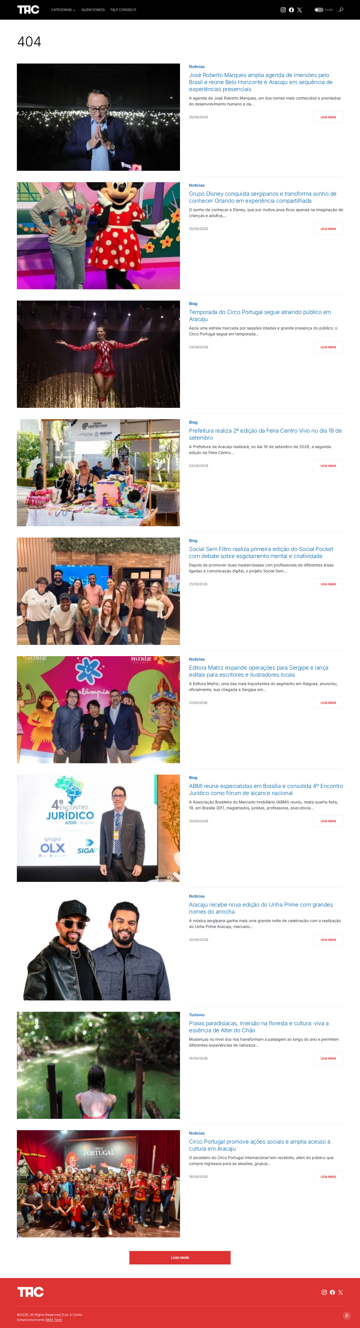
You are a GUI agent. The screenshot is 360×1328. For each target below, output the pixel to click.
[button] (323, 10)
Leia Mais (328, 117)
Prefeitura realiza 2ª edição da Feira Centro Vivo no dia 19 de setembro (265, 434)
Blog (193, 303)
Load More (180, 1258)
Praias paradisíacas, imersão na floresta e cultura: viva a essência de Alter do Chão (258, 1027)
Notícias (197, 66)
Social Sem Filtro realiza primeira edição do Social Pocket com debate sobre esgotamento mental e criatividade (261, 552)
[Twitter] (299, 9)
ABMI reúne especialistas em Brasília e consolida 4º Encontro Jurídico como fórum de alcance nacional (266, 789)
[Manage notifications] (346, 1315)
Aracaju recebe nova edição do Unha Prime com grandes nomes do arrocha (261, 908)
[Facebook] (291, 9)
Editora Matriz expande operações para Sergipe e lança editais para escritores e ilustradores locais (258, 671)
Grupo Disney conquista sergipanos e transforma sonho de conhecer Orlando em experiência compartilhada (263, 197)
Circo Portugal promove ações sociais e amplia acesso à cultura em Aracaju (259, 1145)
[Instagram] (283, 9)
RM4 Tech (54, 1320)
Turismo (197, 1014)
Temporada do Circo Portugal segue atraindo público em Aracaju (260, 315)
